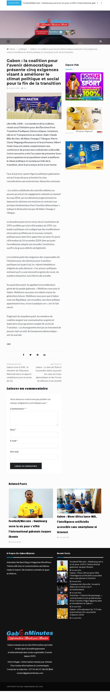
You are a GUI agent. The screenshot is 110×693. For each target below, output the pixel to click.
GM (24, 88)
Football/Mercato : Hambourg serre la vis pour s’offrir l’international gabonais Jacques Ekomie (86, 564)
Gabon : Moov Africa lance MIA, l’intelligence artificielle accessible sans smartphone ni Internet (86, 575)
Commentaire (17, 408)
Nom (13, 429)
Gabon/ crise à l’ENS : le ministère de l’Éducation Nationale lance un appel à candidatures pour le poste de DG (19, 374)
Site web (14, 451)
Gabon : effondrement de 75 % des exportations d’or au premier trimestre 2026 (86, 612)
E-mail (14, 440)
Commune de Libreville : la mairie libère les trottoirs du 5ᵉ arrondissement (85, 587)
